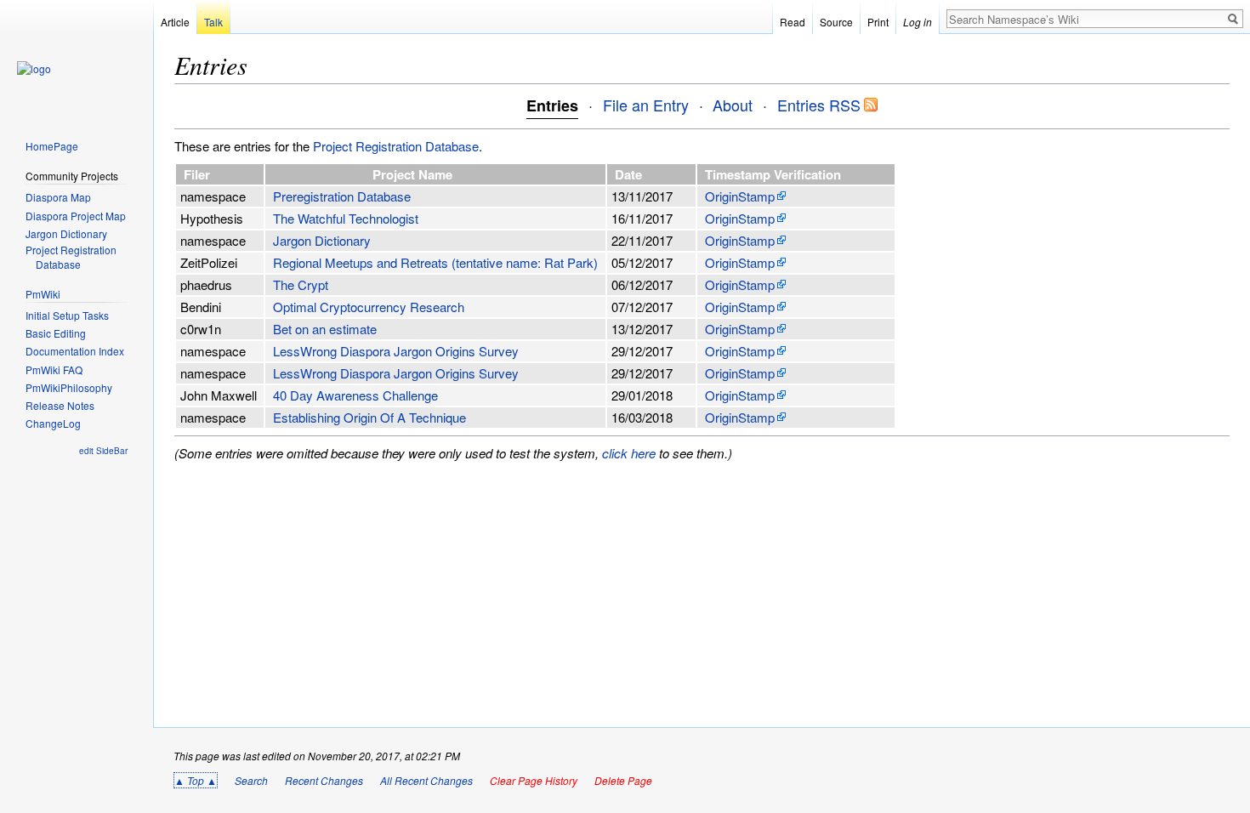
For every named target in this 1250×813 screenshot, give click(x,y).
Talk (213, 21)
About (733, 105)
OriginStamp (740, 196)
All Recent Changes (426, 780)
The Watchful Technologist (345, 218)
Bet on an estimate (325, 329)
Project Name (414, 174)
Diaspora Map (58, 197)
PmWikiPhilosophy (69, 388)
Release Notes (60, 405)
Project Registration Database (396, 146)
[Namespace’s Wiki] (34, 68)
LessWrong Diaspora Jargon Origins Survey (396, 351)
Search (251, 780)
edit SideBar (103, 451)
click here (629, 453)
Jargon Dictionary (322, 240)
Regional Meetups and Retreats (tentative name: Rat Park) (435, 262)
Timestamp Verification (774, 174)
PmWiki (43, 294)
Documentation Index (75, 351)
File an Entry (646, 105)
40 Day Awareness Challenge (355, 395)
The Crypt (300, 284)
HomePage (52, 146)
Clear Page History (533, 780)
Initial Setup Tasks (67, 315)
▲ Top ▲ (195, 780)
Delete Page (623, 780)
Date (630, 174)
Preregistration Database (342, 196)
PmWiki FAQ (54, 370)
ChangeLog (53, 423)
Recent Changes (324, 780)
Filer (198, 174)
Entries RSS (819, 105)
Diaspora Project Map (76, 216)
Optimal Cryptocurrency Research (368, 307)
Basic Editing (56, 333)
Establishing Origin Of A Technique (369, 417)
